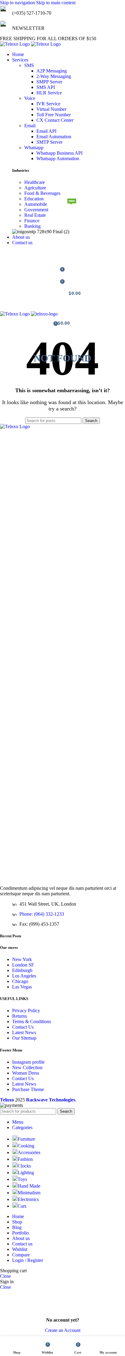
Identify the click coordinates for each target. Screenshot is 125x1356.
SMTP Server (49, 142)
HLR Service (49, 92)
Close (5, 1276)
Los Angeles (24, 975)
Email (29, 125)
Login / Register (27, 1260)
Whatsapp (33, 147)
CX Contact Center (54, 120)
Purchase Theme (28, 1089)
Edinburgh (22, 970)
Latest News (24, 1032)
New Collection (27, 1067)
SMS (29, 65)
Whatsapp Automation (57, 158)
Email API (46, 131)
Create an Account (62, 1330)
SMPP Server (49, 81)
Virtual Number (51, 109)
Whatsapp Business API (59, 153)
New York (22, 959)
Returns (19, 1016)
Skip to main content (56, 2)
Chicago (20, 981)
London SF (23, 964)
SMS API (45, 87)
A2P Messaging (51, 70)
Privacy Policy (26, 1010)
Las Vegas (22, 986)
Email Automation (53, 136)
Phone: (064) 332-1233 (41, 914)
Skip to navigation (18, 2)
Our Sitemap (24, 1038)
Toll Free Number (53, 114)
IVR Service (48, 103)
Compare (21, 1254)
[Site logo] (15, 44)
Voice (29, 98)
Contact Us (23, 1027)
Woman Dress (25, 1073)
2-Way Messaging (53, 76)
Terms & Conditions (31, 1021)
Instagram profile (28, 1062)
